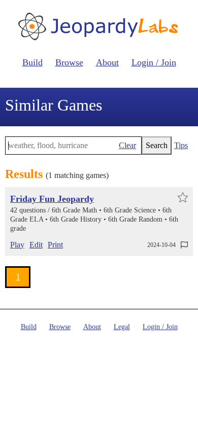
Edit (36, 244)
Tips (181, 145)
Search (157, 145)
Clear (127, 145)
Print (55, 244)
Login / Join (153, 62)
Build (32, 62)
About (107, 62)
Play (17, 244)
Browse (69, 62)
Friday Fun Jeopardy (52, 199)
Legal (122, 327)
